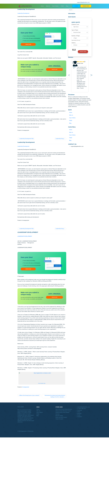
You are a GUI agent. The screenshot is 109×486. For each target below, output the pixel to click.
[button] (68, 75)
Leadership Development (23, 13)
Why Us (48, 6)
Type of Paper (75, 30)
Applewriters (24, 431)
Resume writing (59, 415)
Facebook (79, 410)
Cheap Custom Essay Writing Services (62, 413)
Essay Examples (59, 418)
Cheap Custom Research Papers (63, 410)
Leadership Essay (59, 138)
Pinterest (79, 413)
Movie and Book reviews (61, 417)
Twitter (78, 411)
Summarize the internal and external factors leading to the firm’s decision (55, 396)
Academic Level (75, 24)
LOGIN (76, 6)
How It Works (55, 6)
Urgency (73, 42)
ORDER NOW (86, 6)
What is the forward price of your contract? (29, 395)
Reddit (78, 415)
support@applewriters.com (83, 2)
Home (42, 6)
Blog (67, 6)
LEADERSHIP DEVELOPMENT (24, 236)
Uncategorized (25, 387)
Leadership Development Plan (27, 138)
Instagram (79, 416)
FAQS (62, 6)
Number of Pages (76, 35)
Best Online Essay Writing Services (64, 409)
